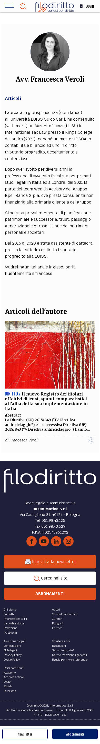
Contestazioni (12, 646)
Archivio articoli (14, 677)
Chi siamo (10, 609)
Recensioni (59, 646)
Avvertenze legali (14, 641)
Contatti (9, 614)
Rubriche (10, 691)
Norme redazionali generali (69, 655)
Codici (7, 681)
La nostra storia (14, 623)
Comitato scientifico (64, 614)
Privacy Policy (13, 655)
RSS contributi (14, 668)
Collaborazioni (61, 641)
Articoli (13, 98)
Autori (56, 609)
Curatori (57, 619)
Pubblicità (10, 632)
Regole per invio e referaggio (69, 659)
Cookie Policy (12, 659)
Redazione (10, 628)
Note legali (10, 650)
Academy (10, 672)
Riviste (8, 686)
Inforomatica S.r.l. (16, 619)
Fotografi (57, 623)
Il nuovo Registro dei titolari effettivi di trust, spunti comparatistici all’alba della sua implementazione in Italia (46, 401)
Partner (57, 628)
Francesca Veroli (23, 440)
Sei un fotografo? (63, 650)
